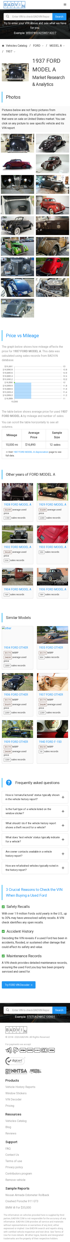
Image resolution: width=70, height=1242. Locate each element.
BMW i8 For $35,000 (18, 1207)
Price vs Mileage (22, 335)
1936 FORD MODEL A (52, 589)
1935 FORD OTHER (51, 647)
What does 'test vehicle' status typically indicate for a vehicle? (33, 839)
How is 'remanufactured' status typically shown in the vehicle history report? (33, 797)
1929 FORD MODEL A (52, 504)
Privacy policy (14, 1167)
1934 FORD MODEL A (17, 589)
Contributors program (18, 1173)
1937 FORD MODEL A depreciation (30, 452)
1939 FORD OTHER (16, 742)
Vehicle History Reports (20, 1087)
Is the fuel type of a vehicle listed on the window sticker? (28, 811)
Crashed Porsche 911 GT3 (21, 1201)
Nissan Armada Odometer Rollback (27, 1195)
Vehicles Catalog (16, 45)
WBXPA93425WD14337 (41, 33)
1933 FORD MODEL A (52, 547)
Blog (8, 1127)
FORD (36, 45)
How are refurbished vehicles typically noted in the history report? (32, 868)
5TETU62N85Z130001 (41, 1017)
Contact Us (12, 1154)
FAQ (8, 1148)
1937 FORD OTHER (51, 694)
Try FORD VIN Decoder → (18, 984)
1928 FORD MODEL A (17, 504)
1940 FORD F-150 (50, 742)
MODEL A (56, 45)
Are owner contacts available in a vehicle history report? (29, 853)
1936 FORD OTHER (16, 694)
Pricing (9, 1105)
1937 (9, 51)
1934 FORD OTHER (16, 647)
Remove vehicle (15, 1180)
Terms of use (13, 1161)
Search (59, 16)
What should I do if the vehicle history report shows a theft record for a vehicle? (31, 825)
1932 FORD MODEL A (17, 547)
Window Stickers (16, 1093)
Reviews (10, 1133)
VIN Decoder (13, 1099)
